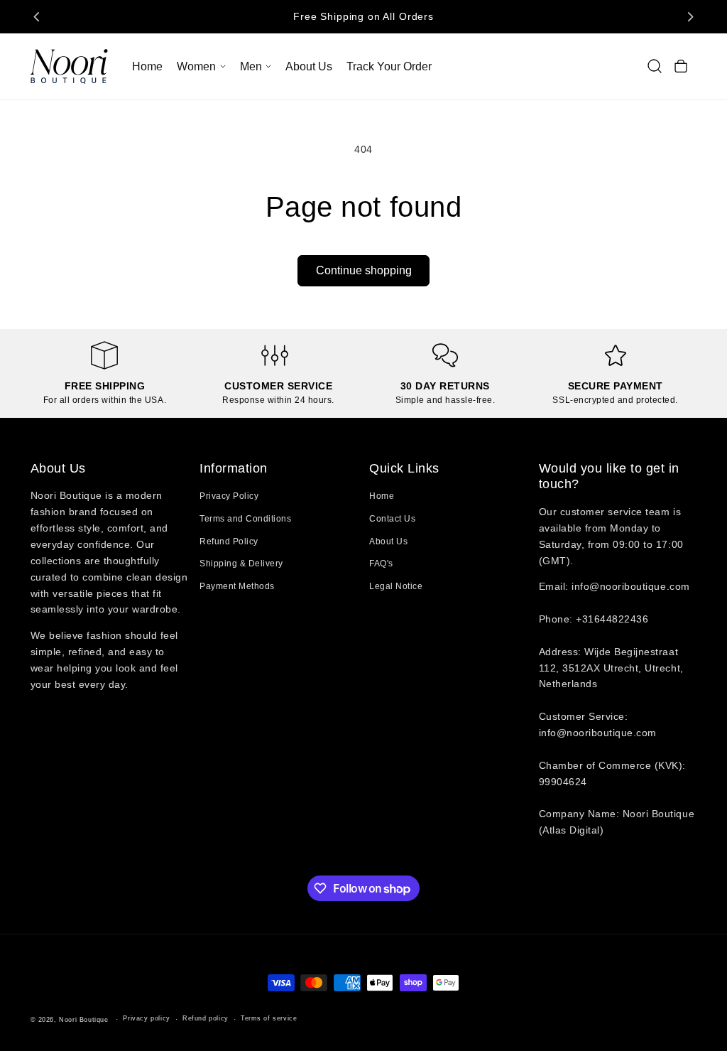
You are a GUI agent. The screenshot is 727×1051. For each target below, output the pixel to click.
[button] (201, 66)
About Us (388, 541)
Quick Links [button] (404, 468)
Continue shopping (364, 270)
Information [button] (233, 468)
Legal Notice (395, 586)
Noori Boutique (83, 1019)
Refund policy (205, 1018)
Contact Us (392, 519)
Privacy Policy (228, 496)
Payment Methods (237, 586)
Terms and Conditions (245, 519)
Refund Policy (228, 541)
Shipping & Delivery (241, 563)
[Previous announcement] (37, 16)
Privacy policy (146, 1018)
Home (381, 496)
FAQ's (381, 563)
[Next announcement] (690, 16)
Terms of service (269, 1018)
